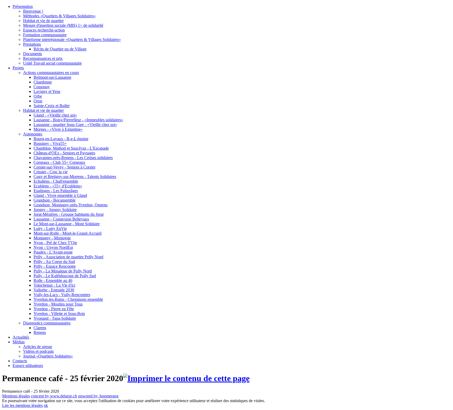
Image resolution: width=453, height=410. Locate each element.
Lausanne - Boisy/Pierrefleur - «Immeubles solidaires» (78, 120)
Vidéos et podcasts (38, 351)
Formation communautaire (45, 35)
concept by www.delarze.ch (54, 396)
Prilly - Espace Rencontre (55, 266)
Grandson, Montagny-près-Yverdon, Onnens (70, 205)
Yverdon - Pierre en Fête (54, 309)
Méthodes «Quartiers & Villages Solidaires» (59, 16)
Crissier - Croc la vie (51, 172)
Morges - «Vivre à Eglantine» (58, 129)
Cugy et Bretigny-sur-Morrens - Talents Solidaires (75, 176)
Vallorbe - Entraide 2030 (54, 290)
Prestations (32, 44)
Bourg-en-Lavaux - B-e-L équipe (61, 138)
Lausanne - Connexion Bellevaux (61, 219)
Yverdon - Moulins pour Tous (58, 304)
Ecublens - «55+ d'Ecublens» (58, 186)
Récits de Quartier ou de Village (60, 49)
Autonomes (32, 134)
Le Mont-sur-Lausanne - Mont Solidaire (67, 224)
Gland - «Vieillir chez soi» (55, 115)
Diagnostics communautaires (47, 323)
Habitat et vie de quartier (43, 20)
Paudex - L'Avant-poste (53, 252)
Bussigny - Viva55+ (50, 143)
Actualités (21, 337)
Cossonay (42, 87)
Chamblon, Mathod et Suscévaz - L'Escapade (71, 148)
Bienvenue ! (33, 11)
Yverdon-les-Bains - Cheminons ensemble (68, 299)
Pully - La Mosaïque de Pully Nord (63, 271)
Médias (19, 342)
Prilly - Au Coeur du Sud (54, 261)
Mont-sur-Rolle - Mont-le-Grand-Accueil (67, 233)
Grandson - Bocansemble (55, 200)
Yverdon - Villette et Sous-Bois (59, 313)
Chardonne (43, 82)
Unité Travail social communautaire (52, 63)
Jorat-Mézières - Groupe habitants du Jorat (69, 214)
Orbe (38, 96)
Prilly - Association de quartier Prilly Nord (68, 257)
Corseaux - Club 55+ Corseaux (59, 162)
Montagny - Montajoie (52, 238)
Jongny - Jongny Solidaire (55, 209)
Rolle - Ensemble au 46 (53, 280)
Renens (40, 332)
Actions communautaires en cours (51, 72)
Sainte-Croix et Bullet (51, 105)
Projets (18, 68)
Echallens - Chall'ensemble (56, 181)
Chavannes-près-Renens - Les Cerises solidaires (73, 157)
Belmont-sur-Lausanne (52, 77)
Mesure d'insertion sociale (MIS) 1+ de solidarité (63, 25)
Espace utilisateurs (28, 365)
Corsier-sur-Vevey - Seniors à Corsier (64, 167)
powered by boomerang (98, 396)
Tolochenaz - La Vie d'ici (54, 285)
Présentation (23, 6)
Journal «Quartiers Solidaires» (48, 356)
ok (46, 405)
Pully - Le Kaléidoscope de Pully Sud (65, 276)
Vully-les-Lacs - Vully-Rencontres (62, 294)
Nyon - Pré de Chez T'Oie (55, 242)
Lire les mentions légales (22, 405)
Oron (38, 101)
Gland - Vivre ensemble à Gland (60, 195)
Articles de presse (37, 346)
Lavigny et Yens (47, 91)
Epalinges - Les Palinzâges (56, 190)
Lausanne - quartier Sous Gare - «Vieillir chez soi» (75, 124)
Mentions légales (16, 396)
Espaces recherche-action (44, 30)
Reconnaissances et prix (43, 58)
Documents (32, 53)
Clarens (40, 327)
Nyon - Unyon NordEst (53, 247)
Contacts (20, 361)
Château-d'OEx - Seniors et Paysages (64, 153)
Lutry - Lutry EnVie (50, 228)
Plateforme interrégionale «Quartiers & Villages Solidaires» (72, 39)
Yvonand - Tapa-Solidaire (55, 318)
